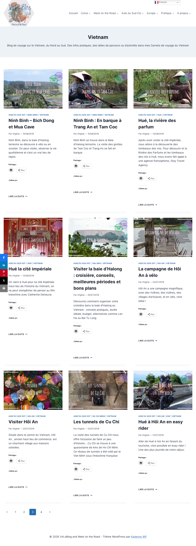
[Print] (4, 288)
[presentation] (33, 88)
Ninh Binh (33, 115)
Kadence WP (139, 536)
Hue (159, 115)
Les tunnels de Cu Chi (96, 421)
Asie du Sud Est (17, 115)
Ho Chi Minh (98, 416)
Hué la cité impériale (30, 268)
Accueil (73, 13)
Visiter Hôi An (23, 421)
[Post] (4, 280)
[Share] (4, 258)
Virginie (16, 134)
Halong (96, 263)
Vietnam (44, 115)
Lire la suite (18, 196)
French (162, 2)
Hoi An (160, 263)
